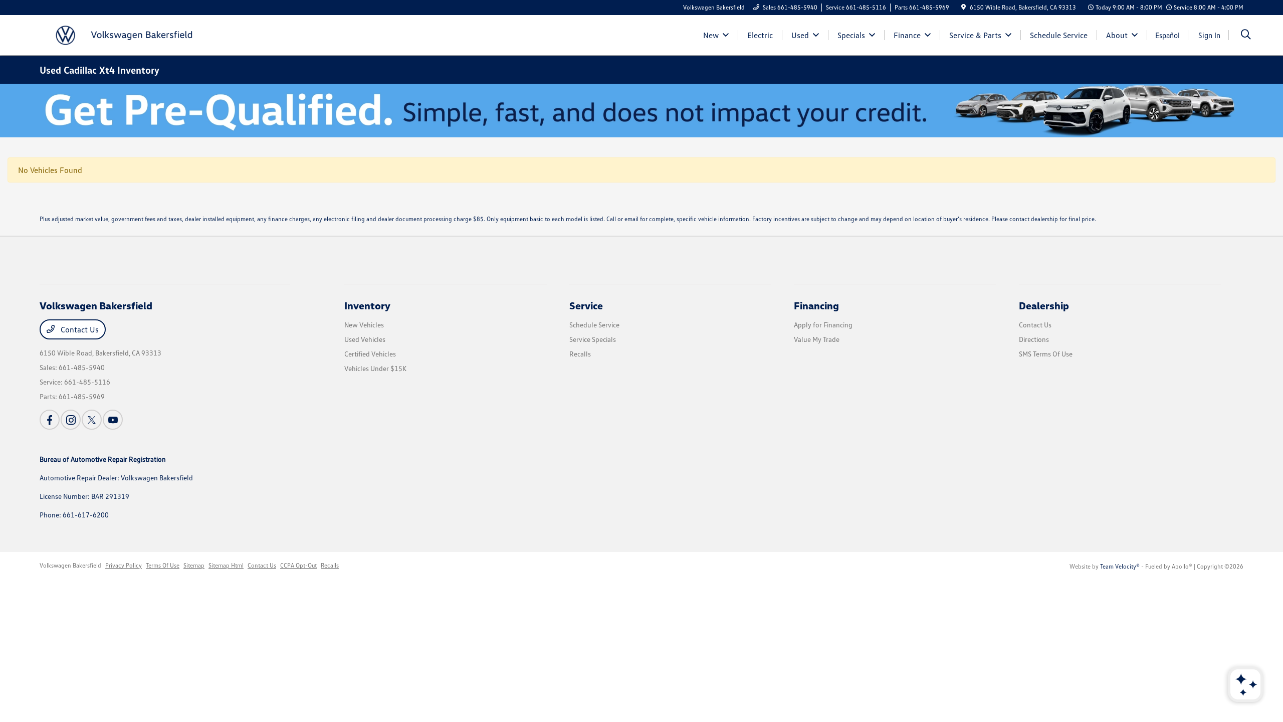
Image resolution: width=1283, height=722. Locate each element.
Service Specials (592, 339)
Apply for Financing (823, 324)
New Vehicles (364, 324)
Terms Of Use (162, 565)
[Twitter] (92, 420)
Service (586, 305)
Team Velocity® (1120, 566)
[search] (1246, 35)
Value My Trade (816, 339)
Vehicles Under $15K (375, 368)
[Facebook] (50, 420)
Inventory (367, 305)
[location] (963, 7)
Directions (1034, 339)
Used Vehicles (364, 339)
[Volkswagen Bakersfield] (126, 34)
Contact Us (79, 329)
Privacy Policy (123, 565)
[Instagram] (71, 420)
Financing (816, 305)
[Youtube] (113, 420)
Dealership (1044, 305)
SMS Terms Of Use (1046, 353)
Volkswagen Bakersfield (70, 565)
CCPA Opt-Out (298, 565)
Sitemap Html (226, 565)
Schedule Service (594, 324)
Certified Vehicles (370, 353)
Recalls (580, 353)
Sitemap (193, 565)
